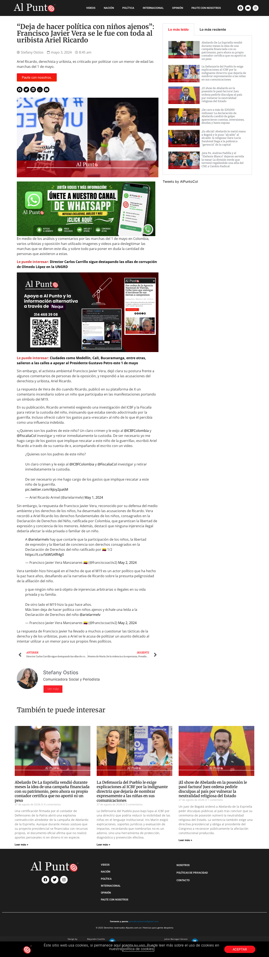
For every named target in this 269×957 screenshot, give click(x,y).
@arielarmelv (38, 539)
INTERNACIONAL (153, 7)
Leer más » (21, 844)
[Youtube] (248, 8)
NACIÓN (109, 7)
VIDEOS (90, 7)
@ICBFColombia (136, 430)
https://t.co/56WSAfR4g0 (44, 554)
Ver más (53, 689)
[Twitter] (54, 879)
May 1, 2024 (93, 497)
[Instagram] (255, 8)
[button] (19, 89)
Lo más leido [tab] (178, 29)
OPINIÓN (177, 7)
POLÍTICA (128, 7)
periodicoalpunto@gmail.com (143, 921)
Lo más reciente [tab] (213, 29)
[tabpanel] (207, 105)
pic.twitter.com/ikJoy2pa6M (46, 489)
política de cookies (138, 949)
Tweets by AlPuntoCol (180, 181)
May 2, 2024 (127, 562)
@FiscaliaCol (26, 435)
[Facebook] (240, 8)
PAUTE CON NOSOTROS (206, 7)
